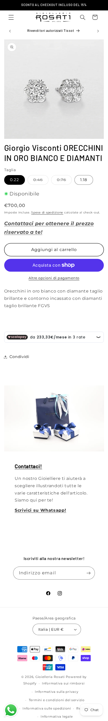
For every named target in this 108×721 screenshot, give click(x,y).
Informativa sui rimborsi (63, 683)
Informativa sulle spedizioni (47, 708)
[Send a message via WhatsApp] (11, 710)
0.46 (40, 181)
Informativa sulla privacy (56, 692)
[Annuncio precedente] (10, 31)
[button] (11, 17)
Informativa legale (57, 716)
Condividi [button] (19, 356)
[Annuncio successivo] (98, 31)
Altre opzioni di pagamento (54, 278)
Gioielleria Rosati (50, 677)
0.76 (64, 181)
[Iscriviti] (89, 573)
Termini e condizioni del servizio (57, 700)
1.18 (83, 179)
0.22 (14, 179)
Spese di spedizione (47, 212)
